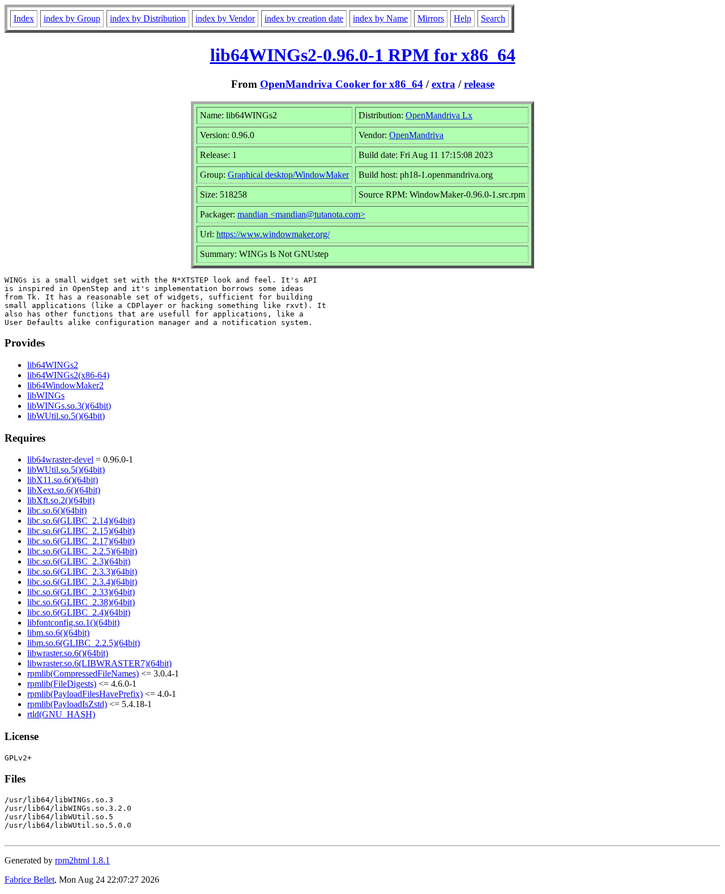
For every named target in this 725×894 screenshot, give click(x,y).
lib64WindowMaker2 (65, 385)
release (479, 84)
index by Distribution (148, 18)
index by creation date (304, 18)
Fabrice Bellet (29, 879)
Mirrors (430, 18)
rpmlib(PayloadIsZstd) (67, 704)
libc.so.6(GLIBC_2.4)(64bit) (78, 612)
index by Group (72, 18)
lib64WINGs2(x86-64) (68, 375)
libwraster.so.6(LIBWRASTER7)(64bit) (99, 663)
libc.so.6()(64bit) (57, 510)
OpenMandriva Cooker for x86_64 (341, 84)
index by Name (380, 18)
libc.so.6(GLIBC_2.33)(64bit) (81, 592)
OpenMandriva (416, 135)
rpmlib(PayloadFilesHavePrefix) (85, 694)
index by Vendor (225, 18)
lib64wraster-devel (60, 459)
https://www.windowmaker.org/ (273, 234)
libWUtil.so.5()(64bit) (66, 416)
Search (493, 18)
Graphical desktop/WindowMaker (288, 174)
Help (462, 18)
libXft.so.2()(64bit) (61, 500)
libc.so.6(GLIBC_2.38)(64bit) (81, 602)
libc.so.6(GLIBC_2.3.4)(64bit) (82, 582)
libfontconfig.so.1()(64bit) (73, 622)
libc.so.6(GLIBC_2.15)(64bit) (81, 531)
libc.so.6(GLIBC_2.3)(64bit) (78, 561)
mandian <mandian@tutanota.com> (301, 214)
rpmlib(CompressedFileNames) (83, 673)
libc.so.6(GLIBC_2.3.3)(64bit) (82, 571)
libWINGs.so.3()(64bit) (69, 405)
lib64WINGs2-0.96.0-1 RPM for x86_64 (362, 55)
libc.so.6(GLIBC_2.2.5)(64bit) (82, 551)
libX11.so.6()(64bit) (62, 480)
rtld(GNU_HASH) (61, 714)
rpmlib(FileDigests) (61, 683)
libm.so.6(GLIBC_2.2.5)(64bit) (83, 643)
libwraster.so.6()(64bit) (67, 653)
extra (443, 84)
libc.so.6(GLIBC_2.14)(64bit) (81, 520)
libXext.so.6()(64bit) (63, 490)
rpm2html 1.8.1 (82, 860)
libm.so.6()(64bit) (58, 633)
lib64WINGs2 (52, 365)
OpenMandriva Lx (439, 115)
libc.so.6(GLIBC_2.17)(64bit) (81, 541)
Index (24, 18)
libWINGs (46, 395)
